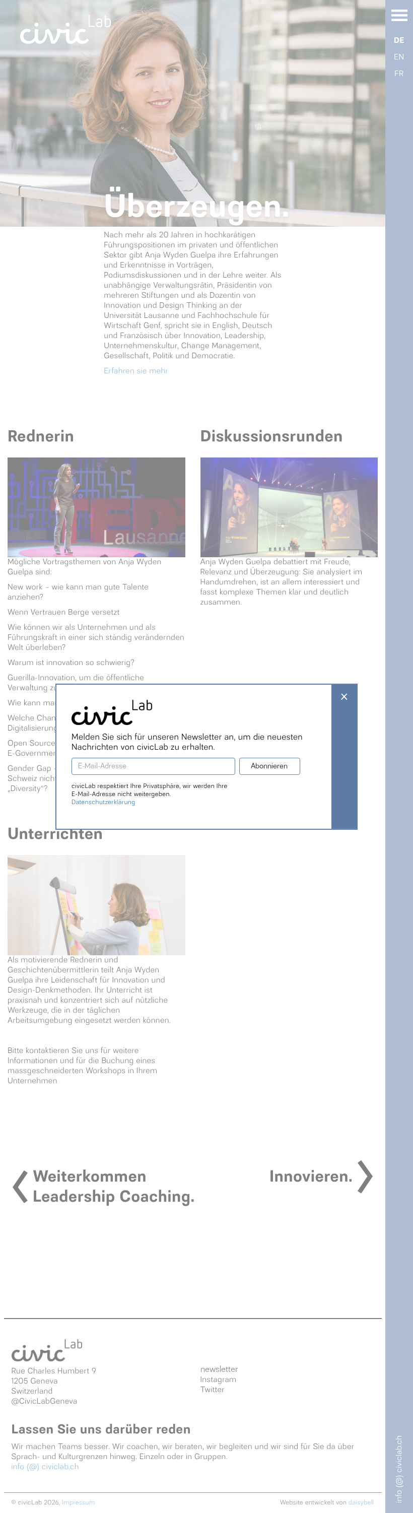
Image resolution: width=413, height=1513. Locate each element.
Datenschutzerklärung (103, 802)
